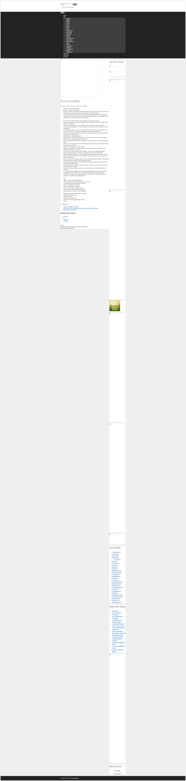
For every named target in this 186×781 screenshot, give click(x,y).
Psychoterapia (70, 38)
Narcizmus (69, 32)
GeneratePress (75, 778)
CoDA (116, 559)
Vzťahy (68, 44)
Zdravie (68, 50)
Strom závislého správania (67, 228)
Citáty (68, 20)
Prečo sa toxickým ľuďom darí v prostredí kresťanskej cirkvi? (118, 633)
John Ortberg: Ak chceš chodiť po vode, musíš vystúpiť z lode (78, 208)
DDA (113, 561)
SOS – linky (66, 53)
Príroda (68, 36)
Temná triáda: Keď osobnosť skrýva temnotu (117, 638)
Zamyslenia (69, 46)
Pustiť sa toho (67, 209)
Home (64, 15)
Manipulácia (69, 30)
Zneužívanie (69, 52)
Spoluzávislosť (70, 41)
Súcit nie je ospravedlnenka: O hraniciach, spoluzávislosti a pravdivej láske (117, 618)
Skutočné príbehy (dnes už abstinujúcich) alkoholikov (74, 226)
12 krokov (76, 206)
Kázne (67, 27)
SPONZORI (66, 55)
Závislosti (68, 47)
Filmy (67, 24)
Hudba (68, 26)
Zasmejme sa (69, 49)
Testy (67, 43)
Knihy (67, 29)
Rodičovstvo (116, 584)
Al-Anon (68, 18)
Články (68, 21)
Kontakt (65, 56)
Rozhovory (69, 39)
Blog (64, 17)
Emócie (68, 23)
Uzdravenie (115, 591)
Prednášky (69, 33)
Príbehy (68, 35)
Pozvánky (115, 574)
